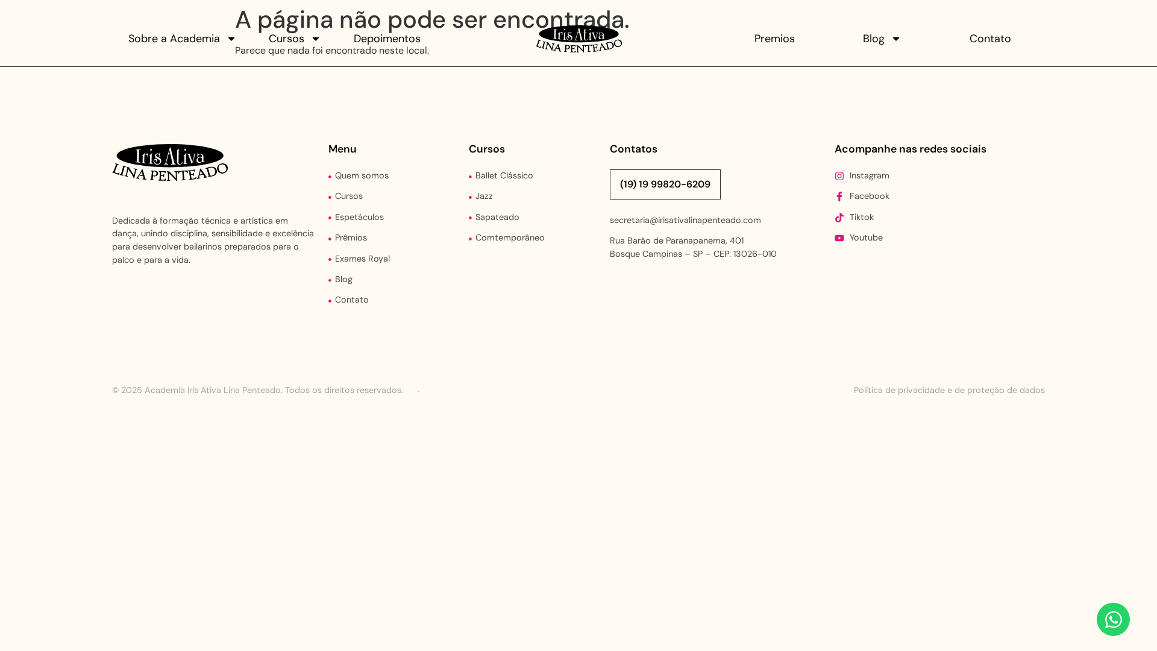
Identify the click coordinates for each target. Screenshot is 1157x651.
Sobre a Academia (174, 38)
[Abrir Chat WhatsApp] (1113, 619)
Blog (874, 38)
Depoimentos (387, 38)
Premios (774, 38)
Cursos (286, 38)
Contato (990, 38)
